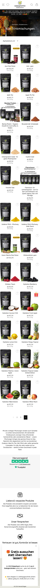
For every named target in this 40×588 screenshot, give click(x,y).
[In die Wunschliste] (17, 45)
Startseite (15, 24)
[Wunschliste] (7, 5)
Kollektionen (23, 24)
